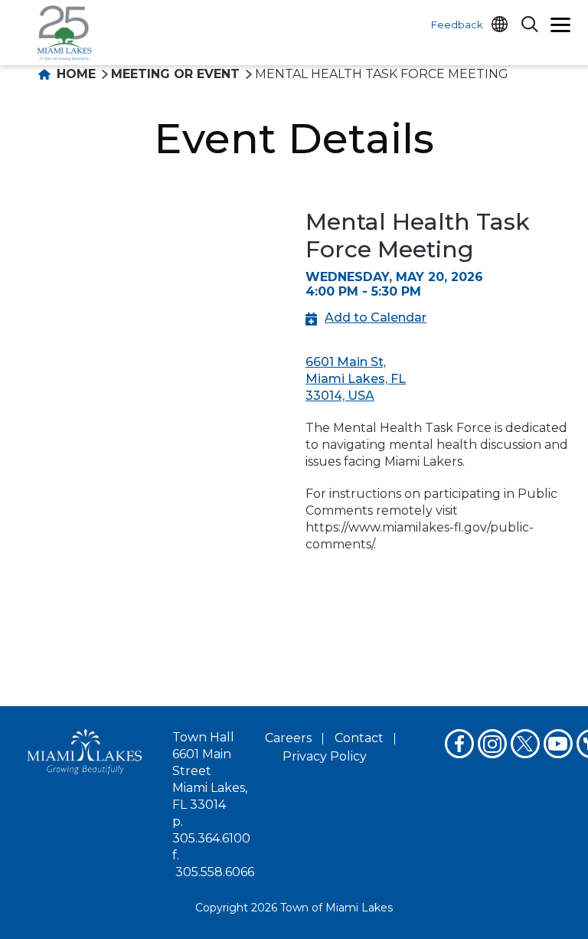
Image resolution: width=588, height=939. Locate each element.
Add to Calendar (375, 317)
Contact (359, 738)
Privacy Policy (325, 756)
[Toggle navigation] (560, 27)
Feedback (457, 24)
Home (74, 74)
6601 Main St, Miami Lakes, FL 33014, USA (355, 379)
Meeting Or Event (175, 74)
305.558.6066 (214, 872)
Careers (288, 738)
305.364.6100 (211, 838)
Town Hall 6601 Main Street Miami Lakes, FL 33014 (209, 771)
